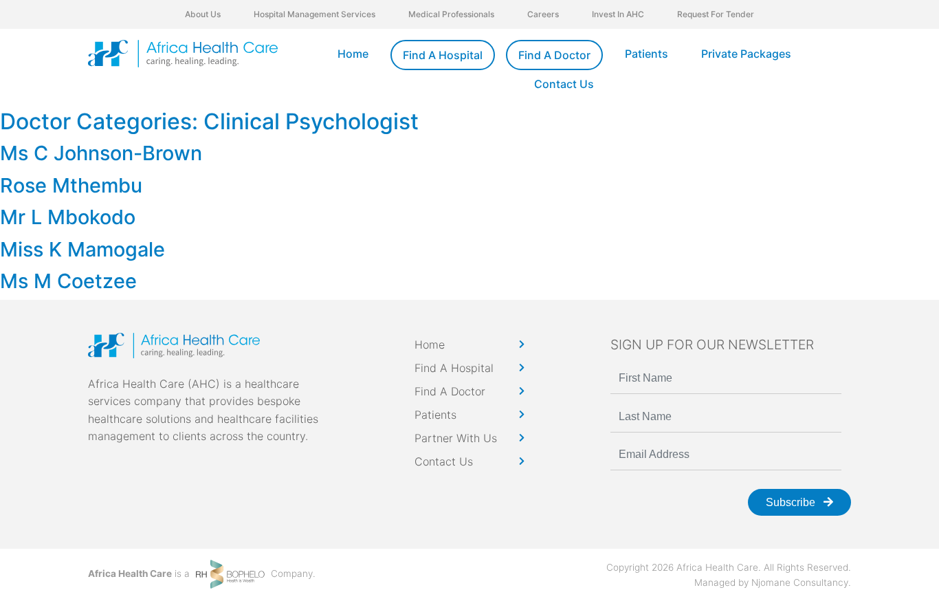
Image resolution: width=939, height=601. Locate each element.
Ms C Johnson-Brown (101, 153)
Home (353, 54)
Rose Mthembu (71, 185)
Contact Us (564, 84)
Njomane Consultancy (799, 582)
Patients (646, 54)
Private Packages (746, 54)
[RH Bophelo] (230, 573)
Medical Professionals (451, 14)
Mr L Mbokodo (67, 217)
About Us (203, 14)
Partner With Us (456, 438)
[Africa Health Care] (183, 53)
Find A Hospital (443, 55)
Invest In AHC (618, 14)
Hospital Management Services (314, 14)
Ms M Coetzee (68, 281)
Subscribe (792, 502)
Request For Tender (715, 14)
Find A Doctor (554, 55)
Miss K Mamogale (82, 249)
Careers (543, 14)
